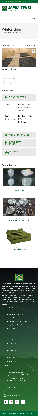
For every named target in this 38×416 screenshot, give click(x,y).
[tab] (19, 97)
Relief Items (12, 78)
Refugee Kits (19, 81)
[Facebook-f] (6, 402)
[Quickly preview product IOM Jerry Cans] (35, 172)
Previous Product (10, 45)
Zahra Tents (9, 83)
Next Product (29, 45)
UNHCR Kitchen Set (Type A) (19, 220)
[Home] (2, 33)
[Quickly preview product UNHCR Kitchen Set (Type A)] (35, 201)
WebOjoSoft (30, 413)
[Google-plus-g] (17, 402)
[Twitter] (11, 402)
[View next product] (34, 45)
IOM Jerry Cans (19, 191)
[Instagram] (23, 402)
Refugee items (9, 81)
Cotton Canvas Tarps (19, 250)
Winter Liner (17, 33)
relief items (26, 81)
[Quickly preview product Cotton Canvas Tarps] (35, 231)
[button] (33, 51)
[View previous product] (3, 45)
